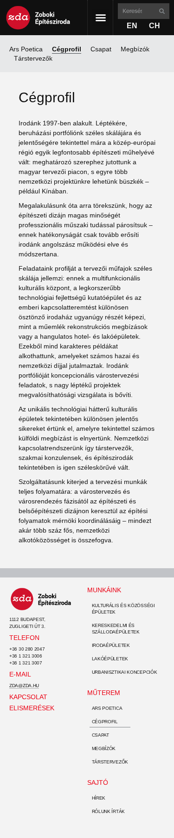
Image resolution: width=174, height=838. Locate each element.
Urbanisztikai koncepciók (124, 672)
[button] (100, 17)
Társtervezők (33, 58)
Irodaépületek (111, 645)
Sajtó (97, 782)
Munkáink (104, 590)
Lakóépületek (110, 658)
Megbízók (135, 49)
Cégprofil (66, 49)
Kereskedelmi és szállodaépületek (116, 628)
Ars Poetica (26, 49)
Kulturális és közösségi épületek (123, 609)
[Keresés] (160, 11)
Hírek (99, 798)
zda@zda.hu (24, 685)
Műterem (103, 692)
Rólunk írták (108, 811)
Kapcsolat (28, 697)
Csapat (100, 49)
